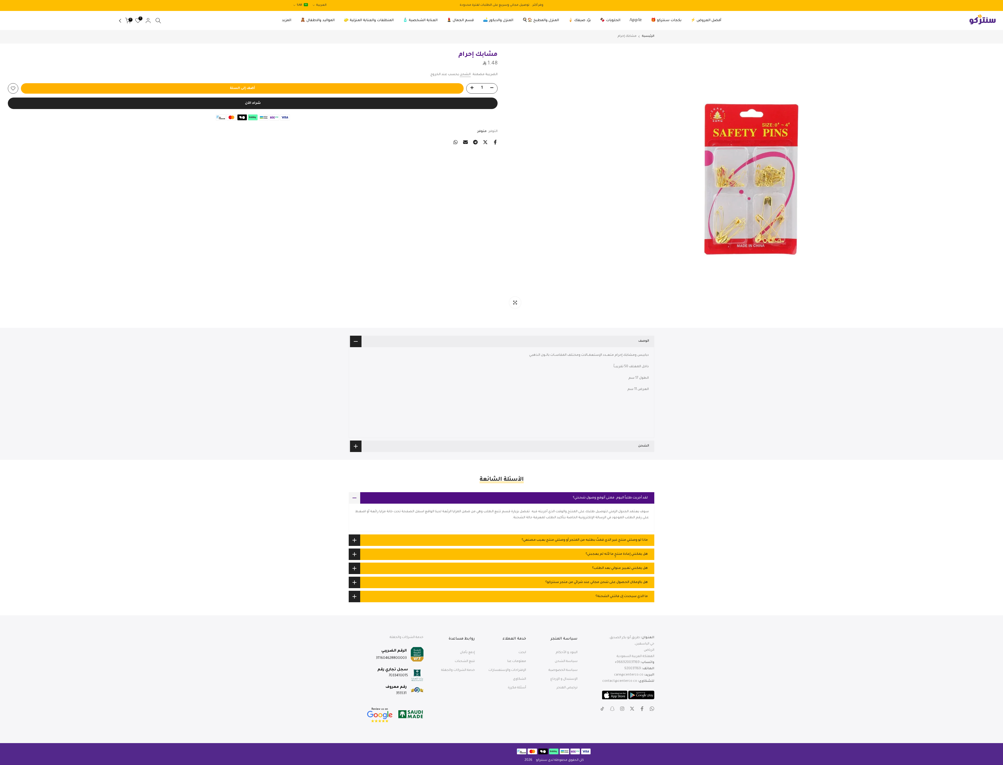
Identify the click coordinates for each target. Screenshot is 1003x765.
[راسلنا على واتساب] (652, 709)
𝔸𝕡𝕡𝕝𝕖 (635, 20)
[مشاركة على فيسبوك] (495, 142)
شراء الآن (253, 103)
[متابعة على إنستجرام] (622, 709)
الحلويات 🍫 (610, 20)
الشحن (465, 74)
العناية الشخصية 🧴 (420, 20)
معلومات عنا (516, 661)
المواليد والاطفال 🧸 (317, 20)
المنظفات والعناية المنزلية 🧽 (369, 20)
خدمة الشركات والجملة (458, 670)
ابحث (522, 652)
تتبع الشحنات (465, 661)
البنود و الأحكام (567, 652)
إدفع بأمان (467, 652)
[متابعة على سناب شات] (612, 709)
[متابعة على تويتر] (632, 709)
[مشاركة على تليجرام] (475, 142)
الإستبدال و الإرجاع (564, 679)
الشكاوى (519, 679)
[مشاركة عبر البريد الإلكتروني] (465, 142)
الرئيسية (648, 36)
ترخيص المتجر (567, 688)
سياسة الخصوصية (563, 670)
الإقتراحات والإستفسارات (507, 670)
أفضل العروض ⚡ (706, 20)
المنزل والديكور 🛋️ (498, 20)
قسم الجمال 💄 (460, 20)
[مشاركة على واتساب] (455, 142)
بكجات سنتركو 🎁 (666, 20)
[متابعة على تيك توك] (602, 709)
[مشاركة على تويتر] (485, 142)
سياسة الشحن (566, 661)
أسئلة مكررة (517, 688)
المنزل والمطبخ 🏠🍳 (540, 20)
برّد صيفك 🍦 (579, 20)
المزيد (286, 20)
